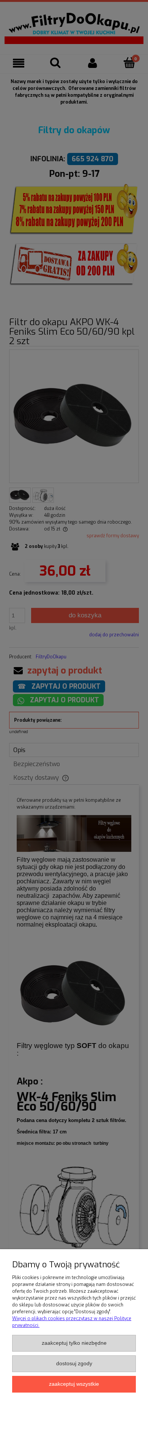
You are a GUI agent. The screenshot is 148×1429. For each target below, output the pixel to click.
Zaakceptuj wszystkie (74, 1384)
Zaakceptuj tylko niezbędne (74, 1343)
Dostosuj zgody (74, 1363)
